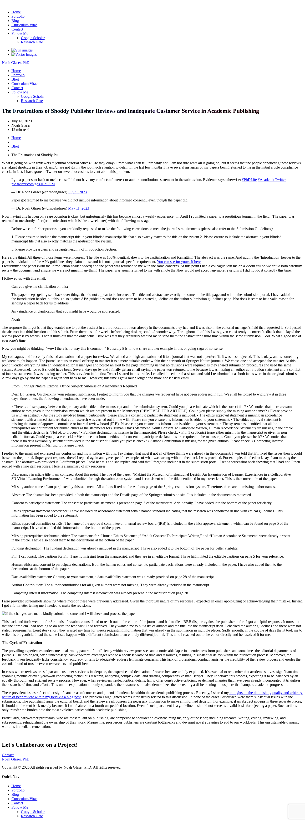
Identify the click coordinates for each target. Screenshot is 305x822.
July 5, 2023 (77, 192)
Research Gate (32, 42)
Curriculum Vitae (24, 25)
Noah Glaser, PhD (16, 4)
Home (16, 12)
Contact (17, 29)
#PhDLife (249, 180)
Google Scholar (33, 38)
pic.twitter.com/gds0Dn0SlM (33, 184)
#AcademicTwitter (272, 180)
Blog (15, 21)
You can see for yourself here (179, 262)
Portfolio (18, 16)
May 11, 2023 (78, 208)
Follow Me (19, 33)
